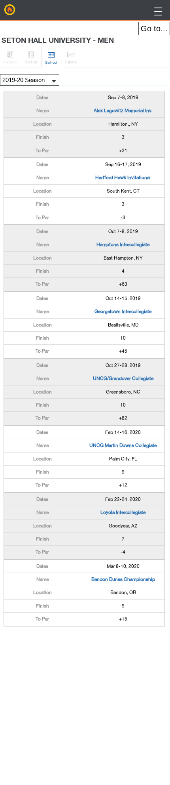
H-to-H (10, 57)
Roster (31, 57)
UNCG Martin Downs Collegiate (123, 445)
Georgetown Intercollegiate (122, 311)
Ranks (71, 57)
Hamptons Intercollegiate (122, 244)
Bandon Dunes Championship (123, 579)
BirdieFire (9, 9)
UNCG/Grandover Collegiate (123, 378)
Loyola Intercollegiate (122, 512)
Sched (51, 57)
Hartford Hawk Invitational (123, 177)
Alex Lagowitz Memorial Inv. (123, 110)
